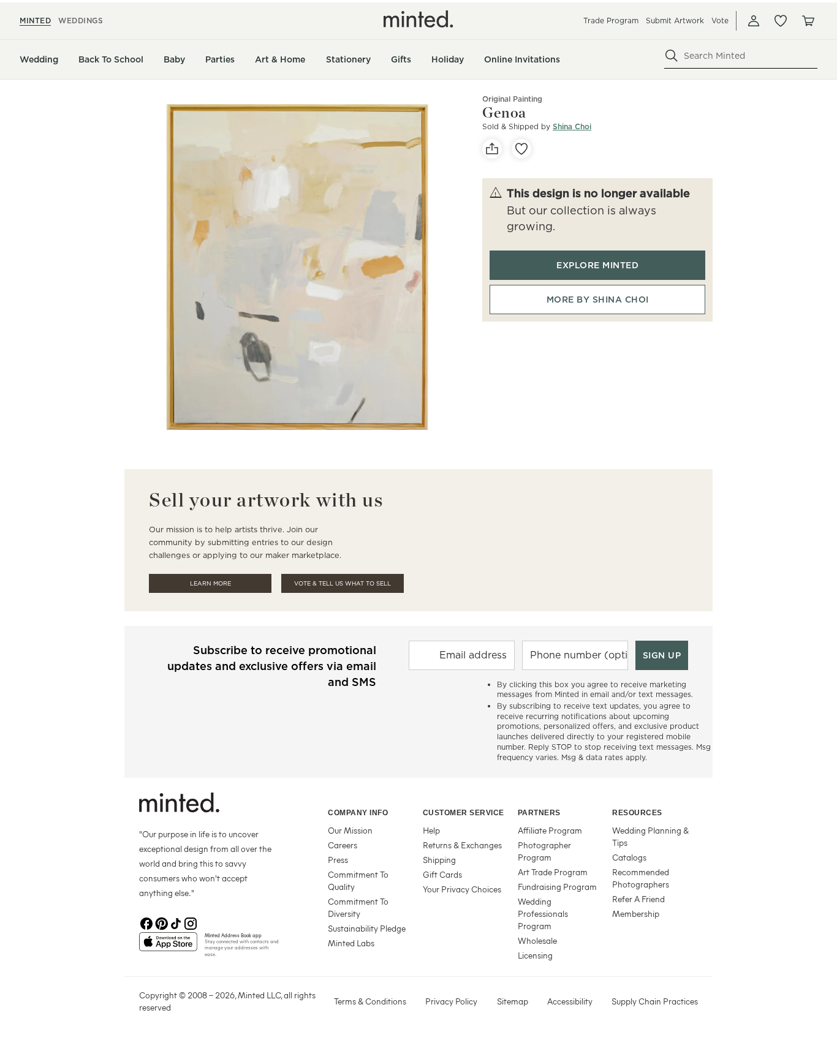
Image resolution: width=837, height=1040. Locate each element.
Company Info (358, 812)
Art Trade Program (553, 872)
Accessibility (570, 1001)
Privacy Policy (451, 1001)
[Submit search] (671, 55)
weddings (80, 20)
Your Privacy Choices (462, 889)
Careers (342, 845)
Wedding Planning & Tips (650, 836)
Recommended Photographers (640, 878)
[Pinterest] (161, 922)
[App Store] (168, 947)
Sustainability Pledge (367, 928)
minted (35, 20)
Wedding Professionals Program (543, 913)
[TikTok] (176, 922)
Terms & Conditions (370, 1001)
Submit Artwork (675, 20)
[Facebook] (146, 922)
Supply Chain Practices (655, 1001)
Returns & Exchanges (462, 845)
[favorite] (521, 149)
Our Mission (350, 830)
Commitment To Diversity (358, 907)
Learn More (210, 583)
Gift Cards (442, 874)
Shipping (439, 859)
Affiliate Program (550, 830)
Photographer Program (544, 851)
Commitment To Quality (358, 880)
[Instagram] (190, 922)
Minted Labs (351, 943)
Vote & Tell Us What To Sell (342, 583)
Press (338, 859)
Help (431, 830)
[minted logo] (418, 19)
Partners (539, 812)
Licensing (535, 955)
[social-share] (492, 149)
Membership (635, 913)
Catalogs (629, 857)
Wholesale (537, 940)
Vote (720, 20)
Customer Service (463, 812)
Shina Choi (572, 126)
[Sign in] (753, 21)
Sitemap (512, 1001)
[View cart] (807, 21)
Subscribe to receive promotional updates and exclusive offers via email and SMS (271, 666)
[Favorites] (780, 21)
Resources (637, 812)
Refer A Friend (638, 899)
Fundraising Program (557, 886)
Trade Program (610, 20)
